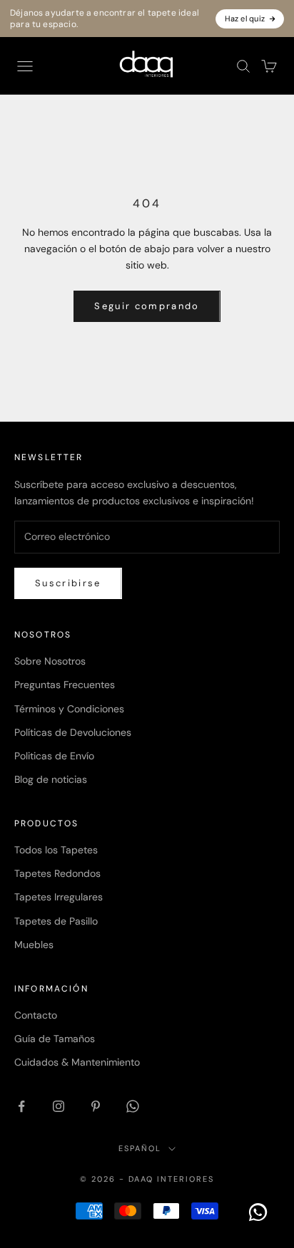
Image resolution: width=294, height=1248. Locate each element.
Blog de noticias (50, 779)
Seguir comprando (146, 306)
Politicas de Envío (54, 755)
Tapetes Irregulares (58, 896)
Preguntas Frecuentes (64, 684)
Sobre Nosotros (50, 661)
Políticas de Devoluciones (72, 732)
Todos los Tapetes (56, 849)
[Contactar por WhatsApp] (258, 1212)
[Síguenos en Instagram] (58, 1106)
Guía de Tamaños (54, 1038)
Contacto (35, 1015)
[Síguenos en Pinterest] (95, 1106)
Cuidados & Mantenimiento (77, 1062)
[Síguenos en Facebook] (21, 1106)
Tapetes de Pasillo (56, 921)
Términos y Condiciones (69, 708)
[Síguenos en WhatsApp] (133, 1106)
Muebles (34, 944)
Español (139, 1148)
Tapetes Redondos (57, 873)
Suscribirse (68, 583)
